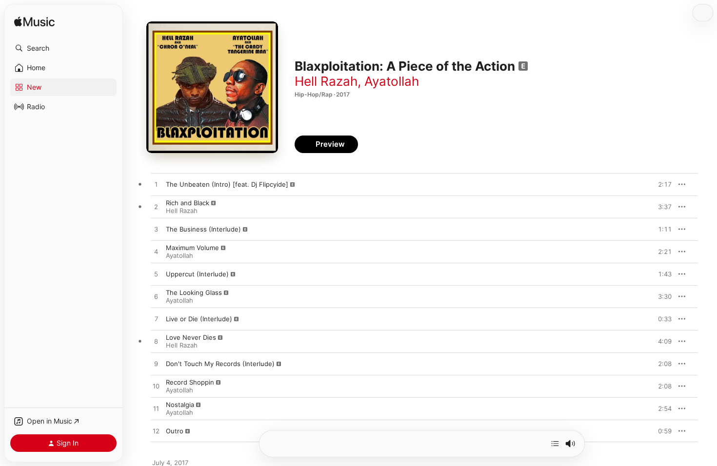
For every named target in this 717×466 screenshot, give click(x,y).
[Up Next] (555, 443)
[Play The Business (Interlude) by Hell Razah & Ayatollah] (156, 229)
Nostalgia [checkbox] (180, 404)
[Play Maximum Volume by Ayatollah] (156, 252)
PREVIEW (661, 184)
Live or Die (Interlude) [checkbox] (199, 319)
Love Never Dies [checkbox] (191, 337)
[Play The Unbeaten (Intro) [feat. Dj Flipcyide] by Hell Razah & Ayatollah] (156, 184)
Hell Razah (326, 81)
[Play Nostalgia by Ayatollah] (156, 409)
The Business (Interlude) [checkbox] (203, 229)
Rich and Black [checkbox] (187, 203)
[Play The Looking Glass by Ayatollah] (156, 296)
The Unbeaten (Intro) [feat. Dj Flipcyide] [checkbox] (227, 184)
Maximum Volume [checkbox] (192, 248)
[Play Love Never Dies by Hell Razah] (156, 341)
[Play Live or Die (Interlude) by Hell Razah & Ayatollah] (156, 319)
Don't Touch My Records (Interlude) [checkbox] (220, 364)
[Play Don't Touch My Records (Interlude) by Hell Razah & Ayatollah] (156, 364)
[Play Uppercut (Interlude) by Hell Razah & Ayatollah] (156, 274)
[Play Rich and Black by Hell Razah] (156, 207)
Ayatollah (391, 81)
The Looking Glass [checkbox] (194, 292)
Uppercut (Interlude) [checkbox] (197, 274)
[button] (63, 48)
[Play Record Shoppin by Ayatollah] (156, 386)
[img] (34, 22)
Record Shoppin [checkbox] (190, 382)
